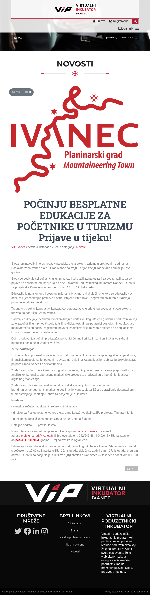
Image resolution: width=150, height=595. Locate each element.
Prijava (100, 21)
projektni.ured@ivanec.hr (37, 435)
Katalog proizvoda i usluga (75, 537)
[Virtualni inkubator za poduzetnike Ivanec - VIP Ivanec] (75, 9)
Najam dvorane (75, 544)
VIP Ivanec (18, 247)
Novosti (81, 247)
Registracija (120, 21)
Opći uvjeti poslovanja (136, 591)
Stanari (75, 530)
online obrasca (87, 431)
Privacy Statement (113, 591)
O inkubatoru (75, 523)
